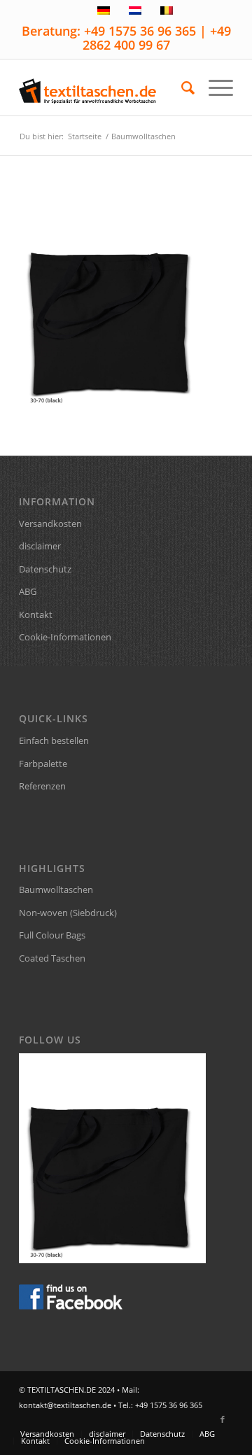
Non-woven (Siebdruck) (68, 912)
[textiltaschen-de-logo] (104, 87)
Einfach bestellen (54, 740)
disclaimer (40, 546)
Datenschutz (45, 569)
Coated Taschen (52, 958)
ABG (27, 591)
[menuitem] (181, 87)
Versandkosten (50, 523)
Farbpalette (43, 763)
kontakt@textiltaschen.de (65, 1405)
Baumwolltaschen (56, 889)
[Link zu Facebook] (222, 1419)
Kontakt (35, 614)
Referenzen (42, 786)
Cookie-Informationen (65, 637)
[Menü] (214, 87)
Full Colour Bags (52, 935)
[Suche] (181, 87)
